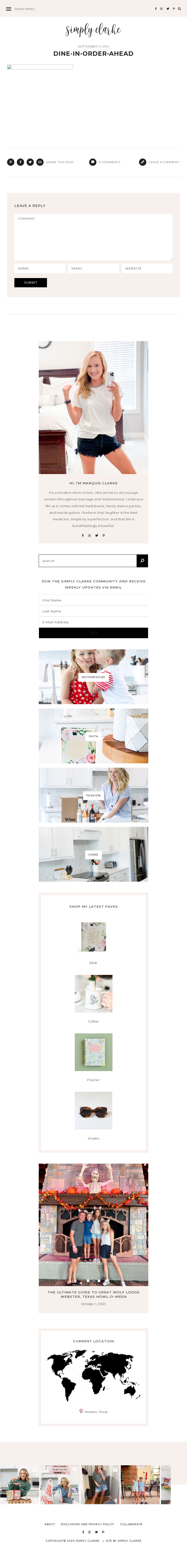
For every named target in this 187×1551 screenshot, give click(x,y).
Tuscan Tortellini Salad (93, 1292)
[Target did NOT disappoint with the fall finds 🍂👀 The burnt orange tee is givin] (59, 1484)
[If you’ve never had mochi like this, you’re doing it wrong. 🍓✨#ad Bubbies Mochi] (19, 1484)
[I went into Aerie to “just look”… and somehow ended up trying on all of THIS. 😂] (100, 1484)
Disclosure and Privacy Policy (87, 1524)
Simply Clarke (93, 30)
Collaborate (131, 1524)
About (50, 1524)
